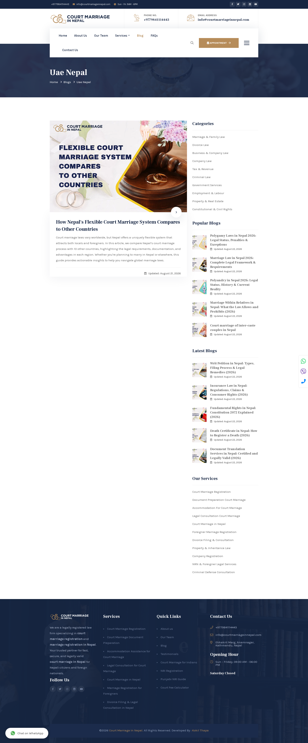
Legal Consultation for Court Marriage (124, 668)
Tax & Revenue (203, 169)
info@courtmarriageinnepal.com (93, 4)
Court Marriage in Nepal (209, 524)
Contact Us (70, 50)
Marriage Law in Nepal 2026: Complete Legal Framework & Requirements (233, 262)
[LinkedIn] (249, 4)
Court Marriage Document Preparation (123, 640)
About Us (80, 35)
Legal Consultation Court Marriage (216, 516)
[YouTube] (255, 4)
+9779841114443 (60, 4)
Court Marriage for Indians (179, 662)
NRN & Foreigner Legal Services (214, 564)
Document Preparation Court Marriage (219, 500)
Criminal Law (201, 177)
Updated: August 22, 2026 (228, 249)
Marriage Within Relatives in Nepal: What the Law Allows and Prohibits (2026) (234, 307)
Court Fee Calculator (175, 687)
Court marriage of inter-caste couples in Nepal (232, 327)
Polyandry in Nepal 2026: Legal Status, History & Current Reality (234, 284)
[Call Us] (303, 382)
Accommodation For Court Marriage (217, 508)
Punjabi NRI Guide (173, 679)
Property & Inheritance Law (211, 548)
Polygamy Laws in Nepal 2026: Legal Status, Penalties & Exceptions (233, 240)
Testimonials (169, 654)
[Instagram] (244, 4)
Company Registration (207, 556)
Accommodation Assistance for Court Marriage (126, 654)
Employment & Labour (208, 193)
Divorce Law (200, 145)
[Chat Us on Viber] (303, 372)
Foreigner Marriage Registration (214, 532)
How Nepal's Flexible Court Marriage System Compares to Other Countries (118, 225)
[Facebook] (232, 4)
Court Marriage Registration (211, 491)
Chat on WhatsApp (30, 733)
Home (63, 35)
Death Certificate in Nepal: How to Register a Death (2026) (233, 433)
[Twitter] (238, 4)
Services (121, 35)
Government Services (207, 185)
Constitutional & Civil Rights (212, 209)
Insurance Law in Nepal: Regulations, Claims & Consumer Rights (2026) (229, 390)
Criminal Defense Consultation (213, 572)
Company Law (202, 161)
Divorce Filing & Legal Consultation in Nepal (120, 704)
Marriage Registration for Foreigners (122, 690)
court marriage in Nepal (68, 662)
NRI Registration (172, 670)
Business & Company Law (210, 153)
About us (167, 628)
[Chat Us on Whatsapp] (303, 361)
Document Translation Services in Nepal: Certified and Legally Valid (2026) (234, 453)
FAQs (154, 35)
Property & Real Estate (208, 201)
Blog (140, 35)
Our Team (101, 35)
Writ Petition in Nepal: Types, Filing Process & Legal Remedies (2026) (232, 367)
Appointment (218, 42)
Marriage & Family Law (208, 137)
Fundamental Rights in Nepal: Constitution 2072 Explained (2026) (233, 412)
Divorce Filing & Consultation (213, 540)
